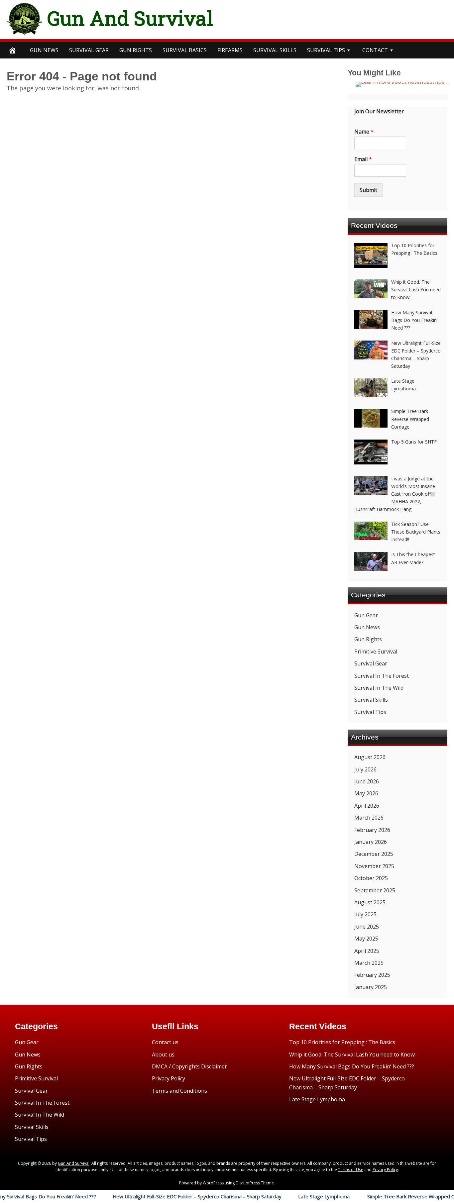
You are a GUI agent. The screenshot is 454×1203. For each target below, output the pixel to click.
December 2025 (373, 853)
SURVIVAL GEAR (89, 50)
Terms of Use (350, 1169)
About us (163, 1054)
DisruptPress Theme (255, 1183)
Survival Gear (370, 663)
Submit (368, 190)
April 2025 (366, 950)
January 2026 (370, 842)
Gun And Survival (130, 18)
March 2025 (369, 962)
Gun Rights (135, 50)
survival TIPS (326, 50)
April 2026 (366, 805)
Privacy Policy (168, 1078)
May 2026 (366, 793)
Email (363, 159)
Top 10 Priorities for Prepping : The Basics (342, 1042)
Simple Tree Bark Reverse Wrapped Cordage (391, 1196)
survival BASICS (185, 50)
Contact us (165, 1042)
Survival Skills (371, 699)
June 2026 (366, 781)
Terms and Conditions (179, 1090)
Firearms (230, 50)
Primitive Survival (375, 651)
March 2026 (369, 817)
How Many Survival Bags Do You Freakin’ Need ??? (351, 1066)
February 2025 (372, 974)
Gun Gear (366, 615)
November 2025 (374, 866)
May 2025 (366, 938)
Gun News (44, 50)
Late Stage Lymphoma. (296, 1196)
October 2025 (371, 878)
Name (364, 131)
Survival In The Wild (378, 687)
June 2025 (366, 926)
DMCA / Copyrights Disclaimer (189, 1066)
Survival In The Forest (381, 675)
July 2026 (365, 769)
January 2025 (370, 987)
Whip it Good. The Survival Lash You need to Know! (352, 1054)
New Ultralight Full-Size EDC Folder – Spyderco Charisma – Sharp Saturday (169, 1196)
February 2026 (372, 830)
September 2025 (374, 890)
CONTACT (375, 50)
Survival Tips (370, 712)
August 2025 (370, 902)
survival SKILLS (274, 50)
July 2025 (365, 914)
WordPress (213, 1183)
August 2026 (370, 757)
